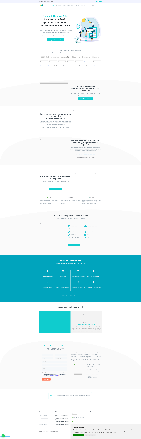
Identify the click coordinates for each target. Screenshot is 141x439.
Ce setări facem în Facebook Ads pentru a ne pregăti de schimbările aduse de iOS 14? (62, 415)
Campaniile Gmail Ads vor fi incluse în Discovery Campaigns (61, 419)
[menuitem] (53, 5)
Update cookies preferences (5, 436)
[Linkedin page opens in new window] (100, 1)
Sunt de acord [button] (76, 435)
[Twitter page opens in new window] (98, 1)
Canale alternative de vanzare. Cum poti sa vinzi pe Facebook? (62, 425)
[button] (55, 39)
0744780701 (44, 420)
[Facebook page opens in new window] (96, 1)
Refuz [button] (82, 435)
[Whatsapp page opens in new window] (46, 424)
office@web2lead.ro (44, 418)
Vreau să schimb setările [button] (90, 435)
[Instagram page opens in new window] (101, 1)
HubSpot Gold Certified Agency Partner (87, 154)
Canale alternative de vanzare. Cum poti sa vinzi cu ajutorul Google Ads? (62, 422)
